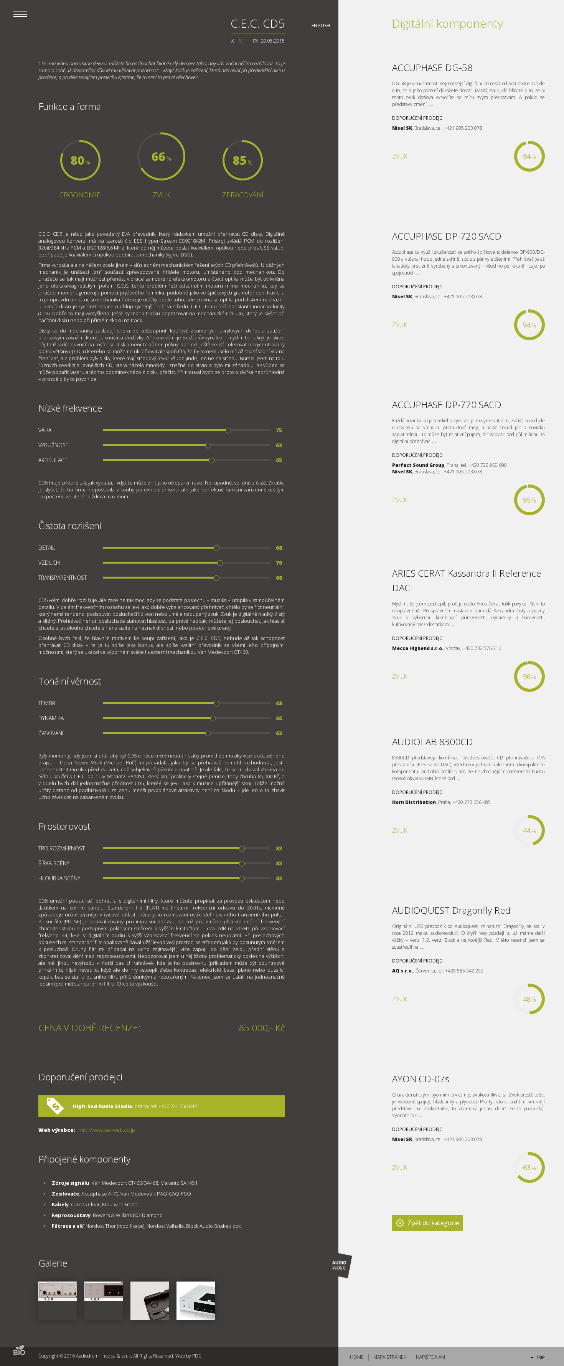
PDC (196, 1356)
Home (357, 1357)
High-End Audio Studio (102, 1106)
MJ (241, 41)
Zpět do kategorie (433, 1223)
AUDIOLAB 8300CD (432, 741)
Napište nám (430, 1357)
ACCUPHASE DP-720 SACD (446, 236)
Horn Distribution (414, 802)
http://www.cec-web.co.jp (106, 1129)
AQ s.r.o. (402, 970)
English (321, 25)
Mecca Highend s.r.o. (418, 648)
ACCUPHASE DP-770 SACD (446, 404)
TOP (540, 1357)
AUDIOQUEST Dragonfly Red (451, 910)
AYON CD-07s (420, 1078)
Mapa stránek (389, 1357)
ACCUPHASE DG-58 (432, 67)
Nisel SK (402, 128)
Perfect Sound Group (418, 465)
